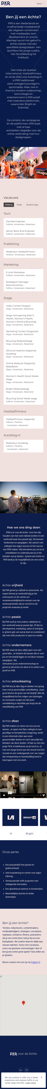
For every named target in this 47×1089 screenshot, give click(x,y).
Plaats (19, 205)
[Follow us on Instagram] (26, 1070)
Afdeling (8, 205)
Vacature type (32, 205)
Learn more (30, 1083)
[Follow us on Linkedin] (20, 1070)
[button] (40, 4)
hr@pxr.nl (35, 962)
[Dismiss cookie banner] (41, 1078)
